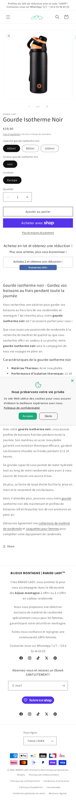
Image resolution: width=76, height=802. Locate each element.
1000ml (50, 148)
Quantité (8, 189)
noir (10, 164)
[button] (8, 17)
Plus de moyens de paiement (38, 232)
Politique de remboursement (44, 774)
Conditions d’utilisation (57, 781)
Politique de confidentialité (25, 781)
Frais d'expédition (11, 134)
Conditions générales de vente (29, 793)
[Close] (72, 380)
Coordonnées (54, 787)
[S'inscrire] (63, 685)
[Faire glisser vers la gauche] (29, 106)
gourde (66, 498)
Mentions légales (58, 793)
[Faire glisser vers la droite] (47, 106)
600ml (11, 148)
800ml (30, 148)
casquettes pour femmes (42, 528)
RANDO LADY (22, 769)
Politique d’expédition (31, 787)
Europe (12, 180)
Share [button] (11, 546)
